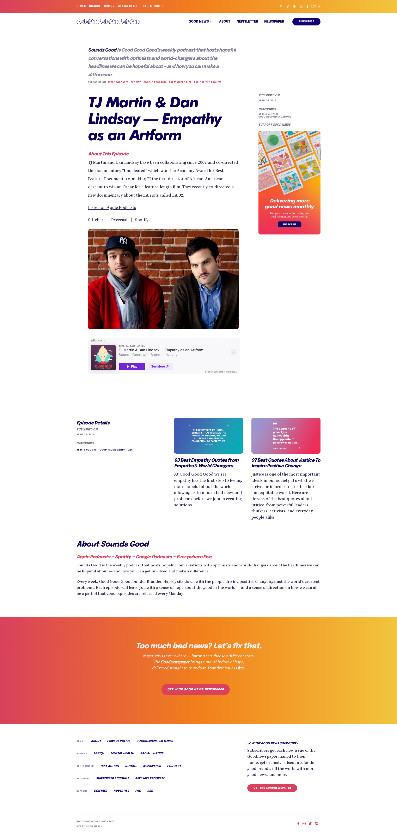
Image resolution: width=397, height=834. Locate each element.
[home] (108, 22)
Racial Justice (154, 6)
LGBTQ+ (109, 6)
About (224, 21)
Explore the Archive (207, 82)
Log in (315, 7)
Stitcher (95, 220)
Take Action (109, 766)
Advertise (121, 791)
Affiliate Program (149, 778)
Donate (131, 766)
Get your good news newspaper (195, 689)
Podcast (174, 766)
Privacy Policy (118, 741)
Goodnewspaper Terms (154, 741)
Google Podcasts (155, 82)
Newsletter (247, 21)
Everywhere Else (180, 82)
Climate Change (89, 6)
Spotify (136, 82)
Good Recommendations (274, 117)
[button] (201, 21)
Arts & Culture (268, 114)
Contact (100, 791)
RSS (150, 791)
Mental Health (128, 6)
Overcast (119, 220)
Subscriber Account (112, 778)
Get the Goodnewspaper (272, 788)
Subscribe (306, 21)
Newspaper (274, 21)
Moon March (94, 827)
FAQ (138, 791)
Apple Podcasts (118, 82)
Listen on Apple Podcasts (112, 208)
